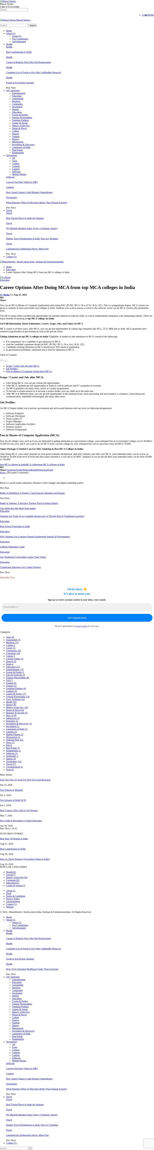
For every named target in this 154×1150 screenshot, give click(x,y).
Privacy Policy (13, 898)
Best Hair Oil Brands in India (14, 838)
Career (10, 648)
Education (17, 96)
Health (9, 44)
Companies (17, 104)
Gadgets (16, 166)
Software (16, 171)
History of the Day (21, 125)
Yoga (10, 769)
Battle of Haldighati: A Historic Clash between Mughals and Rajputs (32, 493)
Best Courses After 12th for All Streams (19, 810)
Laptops (16, 169)
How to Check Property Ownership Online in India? (25, 859)
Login (145, 15)
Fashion (16, 136)
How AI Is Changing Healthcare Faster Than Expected (32, 969)
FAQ (9, 680)
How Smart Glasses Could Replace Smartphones (29, 192)
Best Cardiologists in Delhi (19, 52)
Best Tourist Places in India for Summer (25, 218)
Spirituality (12, 756)
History (15, 139)
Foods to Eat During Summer (20, 82)
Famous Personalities (22, 117)
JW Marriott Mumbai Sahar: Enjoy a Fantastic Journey (32, 228)
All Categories (13, 90)
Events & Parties (20, 115)
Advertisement (19, 41)
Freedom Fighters (20, 120)
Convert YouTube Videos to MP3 (22, 182)
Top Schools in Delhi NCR (13, 800)
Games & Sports (20, 123)
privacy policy (82, 626)
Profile (151, 15)
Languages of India (21, 147)
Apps (14, 161)
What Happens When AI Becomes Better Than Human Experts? (36, 202)
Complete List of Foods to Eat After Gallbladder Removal (33, 72)
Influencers (13, 718)
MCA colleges (33, 464)
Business (16, 101)
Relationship (18, 152)
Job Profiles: (12, 368)
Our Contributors (20, 39)
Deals (9, 664)
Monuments (17, 142)
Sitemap (10, 907)
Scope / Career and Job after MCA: (23, 366)
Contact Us (11, 256)
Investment (17, 106)
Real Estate (17, 150)
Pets (9, 745)
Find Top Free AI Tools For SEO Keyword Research (25, 780)
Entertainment (18, 93)
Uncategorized (14, 767)
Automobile (17, 98)
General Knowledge (17, 696)
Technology (11, 155)
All (13, 158)
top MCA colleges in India (52, 464)
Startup (15, 109)
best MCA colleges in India (13, 464)
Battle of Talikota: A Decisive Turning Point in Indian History (29, 503)
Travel (9, 210)
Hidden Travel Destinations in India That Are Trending (32, 238)
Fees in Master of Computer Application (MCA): (29, 371)
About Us (10, 33)
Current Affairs (14, 658)
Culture (15, 131)
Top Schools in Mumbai (11, 790)
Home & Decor (19, 128)
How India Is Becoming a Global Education (21, 820)
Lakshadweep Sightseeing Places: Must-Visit (27, 249)
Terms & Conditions (15, 896)
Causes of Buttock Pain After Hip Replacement (28, 62)
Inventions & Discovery (23, 144)
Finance (11, 686)
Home (9, 30)
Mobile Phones (19, 174)
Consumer (13, 653)
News (10, 742)
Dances (15, 133)
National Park (14, 740)
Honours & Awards (17, 713)
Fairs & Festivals (15, 675)
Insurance (12, 721)
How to (11, 715)
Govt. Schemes (15, 699)
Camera (15, 163)
